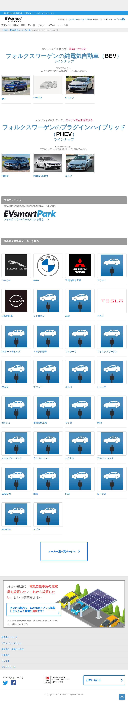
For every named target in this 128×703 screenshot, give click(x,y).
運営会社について (10, 637)
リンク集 (6, 661)
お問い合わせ (93, 680)
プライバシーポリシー (12, 643)
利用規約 (6, 655)
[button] (119, 19)
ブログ (41, 25)
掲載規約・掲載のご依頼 (13, 649)
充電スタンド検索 (9, 25)
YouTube (51, 25)
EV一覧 (31, 25)
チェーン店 (63, 25)
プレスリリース (9, 667)
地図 (23, 25)
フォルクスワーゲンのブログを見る (24, 219)
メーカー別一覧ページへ (62, 551)
